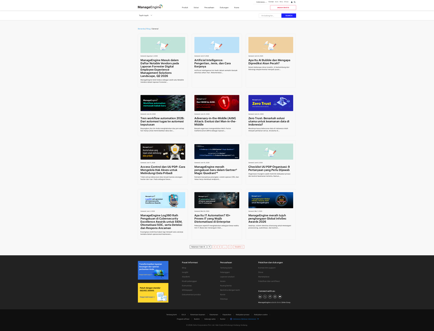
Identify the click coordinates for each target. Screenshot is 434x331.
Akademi (186, 277)
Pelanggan (225, 272)
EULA (184, 314)
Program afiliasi (183, 319)
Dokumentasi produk (191, 294)
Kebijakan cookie (261, 314)
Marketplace (263, 277)
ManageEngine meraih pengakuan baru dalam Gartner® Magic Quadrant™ (215, 170)
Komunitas (187, 286)
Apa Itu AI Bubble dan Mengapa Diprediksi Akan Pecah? (269, 62)
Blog (184, 268)
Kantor (222, 319)
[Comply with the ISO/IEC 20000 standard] (153, 293)
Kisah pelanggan (189, 281)
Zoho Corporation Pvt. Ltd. (204, 325)
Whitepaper (187, 290)
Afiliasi (286, 2)
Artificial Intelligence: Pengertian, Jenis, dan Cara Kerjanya (212, 63)
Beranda (141, 29)
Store (276, 2)
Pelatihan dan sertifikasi (269, 281)
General (143, 56)
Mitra (281, 2)
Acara (222, 281)
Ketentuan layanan (197, 314)
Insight (185, 272)
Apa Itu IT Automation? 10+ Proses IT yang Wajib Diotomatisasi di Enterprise (212, 218)
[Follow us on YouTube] (280, 296)
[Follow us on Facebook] (270, 296)
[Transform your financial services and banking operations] (153, 270)
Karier (222, 294)
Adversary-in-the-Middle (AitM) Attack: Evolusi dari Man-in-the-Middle (215, 121)
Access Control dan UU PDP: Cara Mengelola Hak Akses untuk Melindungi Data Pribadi (162, 170)
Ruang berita (226, 286)
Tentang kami (226, 268)
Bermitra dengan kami (230, 290)
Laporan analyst (227, 277)
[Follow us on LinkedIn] (260, 296)
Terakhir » (239, 247)
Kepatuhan (227, 314)
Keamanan (214, 314)
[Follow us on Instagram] (275, 296)
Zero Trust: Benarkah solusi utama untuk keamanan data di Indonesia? (268, 121)
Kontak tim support (267, 268)
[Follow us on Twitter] (265, 296)
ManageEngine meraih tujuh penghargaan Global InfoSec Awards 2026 (267, 218)
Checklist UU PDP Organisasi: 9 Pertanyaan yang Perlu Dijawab (269, 168)
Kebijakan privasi (243, 314)
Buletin (197, 319)
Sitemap (224, 299)
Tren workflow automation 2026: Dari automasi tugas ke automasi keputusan (162, 121)
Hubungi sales (210, 319)
